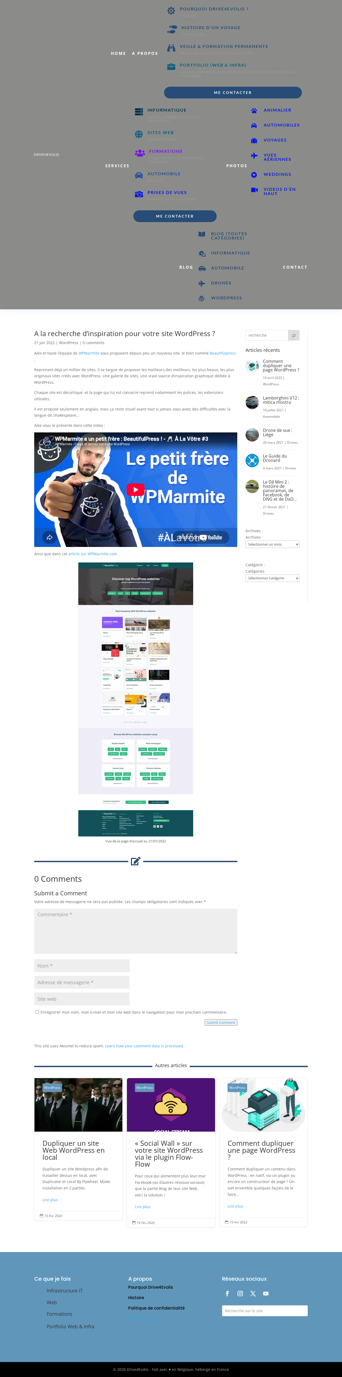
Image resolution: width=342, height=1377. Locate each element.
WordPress (68, 342)
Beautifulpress (223, 353)
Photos (236, 165)
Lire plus (50, 1199)
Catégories (255, 571)
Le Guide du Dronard (275, 458)
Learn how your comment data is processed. (144, 1045)
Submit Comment (221, 1022)
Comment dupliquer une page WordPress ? (281, 365)
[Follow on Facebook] (227, 1293)
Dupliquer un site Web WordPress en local (78, 1149)
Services (117, 165)
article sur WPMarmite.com (92, 553)
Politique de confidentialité (156, 1308)
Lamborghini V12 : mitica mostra (281, 400)
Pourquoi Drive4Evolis (150, 1287)
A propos (145, 53)
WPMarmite (89, 353)
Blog (186, 267)
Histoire (136, 1297)
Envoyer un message (146, 1318)
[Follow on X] (253, 1293)
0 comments (93, 342)
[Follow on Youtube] (266, 1293)
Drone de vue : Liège (277, 432)
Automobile (271, 416)
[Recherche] (294, 335)
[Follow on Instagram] (240, 1293)
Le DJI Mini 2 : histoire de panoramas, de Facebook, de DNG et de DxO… (280, 490)
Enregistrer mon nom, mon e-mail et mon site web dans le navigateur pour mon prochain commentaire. (134, 1012)
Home (118, 53)
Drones (292, 442)
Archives (253, 537)
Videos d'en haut (280, 191)
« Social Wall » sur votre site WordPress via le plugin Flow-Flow (171, 1152)
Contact (295, 267)
